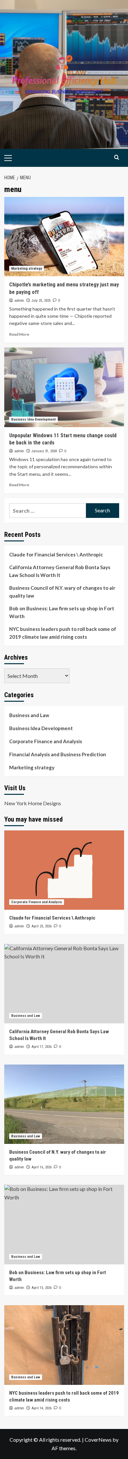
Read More (19, 334)
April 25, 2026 (42, 926)
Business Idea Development (33, 419)
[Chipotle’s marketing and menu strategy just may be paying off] (64, 236)
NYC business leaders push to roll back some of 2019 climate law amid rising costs (62, 633)
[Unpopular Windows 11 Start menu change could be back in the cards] (64, 387)
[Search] (117, 157)
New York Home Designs (32, 803)
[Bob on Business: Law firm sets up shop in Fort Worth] (64, 1224)
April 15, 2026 (42, 1288)
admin (19, 300)
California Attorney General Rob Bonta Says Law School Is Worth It (59, 571)
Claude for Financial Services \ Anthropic (56, 554)
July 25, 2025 (41, 300)
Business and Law (29, 715)
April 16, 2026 (42, 1167)
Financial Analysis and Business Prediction (57, 754)
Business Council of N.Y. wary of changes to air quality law (62, 592)
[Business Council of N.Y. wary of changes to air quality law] (64, 1104)
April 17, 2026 (42, 1047)
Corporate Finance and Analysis (45, 741)
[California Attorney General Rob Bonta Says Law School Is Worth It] (64, 983)
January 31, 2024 (44, 451)
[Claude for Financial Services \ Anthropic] (64, 870)
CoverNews (98, 1439)
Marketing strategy (26, 268)
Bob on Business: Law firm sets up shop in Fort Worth (61, 612)
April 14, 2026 (42, 1408)
